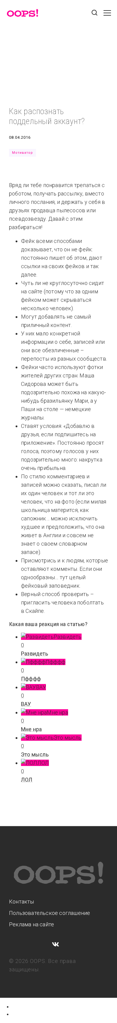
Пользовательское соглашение (49, 913)
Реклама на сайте (31, 924)
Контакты (21, 901)
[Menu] (107, 16)
